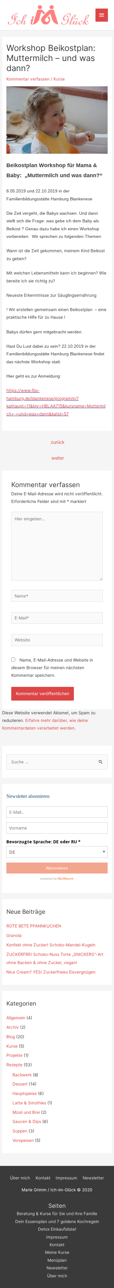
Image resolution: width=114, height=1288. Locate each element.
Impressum (66, 1177)
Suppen (19, 1130)
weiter (57, 458)
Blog (10, 1036)
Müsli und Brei (26, 1112)
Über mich (20, 1177)
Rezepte (14, 1064)
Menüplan (57, 1260)
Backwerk (22, 1074)
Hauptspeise (24, 1093)
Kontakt (43, 1177)
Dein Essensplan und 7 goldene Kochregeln (57, 1221)
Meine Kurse (57, 1252)
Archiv (12, 1027)
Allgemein (15, 1017)
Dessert (20, 1084)
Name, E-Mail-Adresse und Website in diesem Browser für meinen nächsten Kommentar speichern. (52, 668)
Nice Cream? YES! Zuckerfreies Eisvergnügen (50, 972)
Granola (14, 935)
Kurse (59, 79)
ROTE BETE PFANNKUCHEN (33, 926)
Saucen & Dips (26, 1121)
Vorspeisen (23, 1140)
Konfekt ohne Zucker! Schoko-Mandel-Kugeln (50, 944)
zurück (57, 442)
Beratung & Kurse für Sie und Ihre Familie (57, 1213)
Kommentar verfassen (28, 79)
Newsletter (93, 1177)
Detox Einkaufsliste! (57, 1229)
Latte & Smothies (29, 1102)
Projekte (14, 1055)
